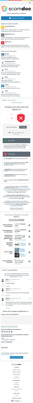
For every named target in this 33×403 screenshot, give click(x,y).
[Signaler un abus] (31, 279)
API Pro (16, 390)
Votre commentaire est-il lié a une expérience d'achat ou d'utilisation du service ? (15, 335)
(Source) (16, 227)
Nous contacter (16, 377)
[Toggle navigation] (30, 2)
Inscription (16, 382)
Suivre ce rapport (17, 102)
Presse (16, 376)
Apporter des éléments (17, 208)
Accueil (4, 100)
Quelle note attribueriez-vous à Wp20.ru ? (11, 329)
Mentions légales (16, 374)
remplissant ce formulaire (16, 205)
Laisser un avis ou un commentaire (10, 314)
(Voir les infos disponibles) (20, 240)
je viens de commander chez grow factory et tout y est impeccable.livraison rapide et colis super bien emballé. (11, 74)
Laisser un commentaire (16, 357)
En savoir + (20, 276)
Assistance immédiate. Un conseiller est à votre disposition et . (23, 255)
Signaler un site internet (18, 18)
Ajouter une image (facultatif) (10, 326)
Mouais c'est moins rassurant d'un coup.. (10, 88)
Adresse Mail (4, 347)
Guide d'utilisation (16, 372)
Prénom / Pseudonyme (7, 342)
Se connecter (16, 384)
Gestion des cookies (16, 371)
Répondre (8, 286)
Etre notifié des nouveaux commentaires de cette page (14, 353)
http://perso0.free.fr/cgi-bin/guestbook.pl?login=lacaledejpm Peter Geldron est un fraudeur (11, 82)
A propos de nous (16, 369)
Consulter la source (8, 165)
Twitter (16, 395)
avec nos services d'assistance (22, 250)
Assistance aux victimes (16, 389)
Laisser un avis (18, 263)
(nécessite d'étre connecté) (7, 354)
